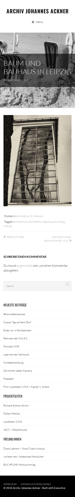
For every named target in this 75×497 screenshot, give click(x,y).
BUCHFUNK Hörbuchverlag (19, 464)
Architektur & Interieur (29, 216)
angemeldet (24, 265)
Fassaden (8, 378)
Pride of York (15, 237)
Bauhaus (48, 221)
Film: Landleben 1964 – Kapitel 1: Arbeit (26, 386)
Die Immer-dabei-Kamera (17, 370)
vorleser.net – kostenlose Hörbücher (23, 456)
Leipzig (7, 225)
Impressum (10, 484)
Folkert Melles (11, 413)
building (60, 221)
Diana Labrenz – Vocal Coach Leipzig (23, 448)
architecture (20, 221)
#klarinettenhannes (14, 314)
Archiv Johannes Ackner (37, 11)
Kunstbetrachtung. (13, 362)
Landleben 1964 (12, 421)
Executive (59, 487)
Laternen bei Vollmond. (16, 354)
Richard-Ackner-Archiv (16, 405)
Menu (39, 22)
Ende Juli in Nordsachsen (17, 330)
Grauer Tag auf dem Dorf (17, 322)
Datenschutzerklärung (36, 484)
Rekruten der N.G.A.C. (15, 338)
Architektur (35, 221)
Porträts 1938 (11, 346)
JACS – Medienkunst (15, 429)
